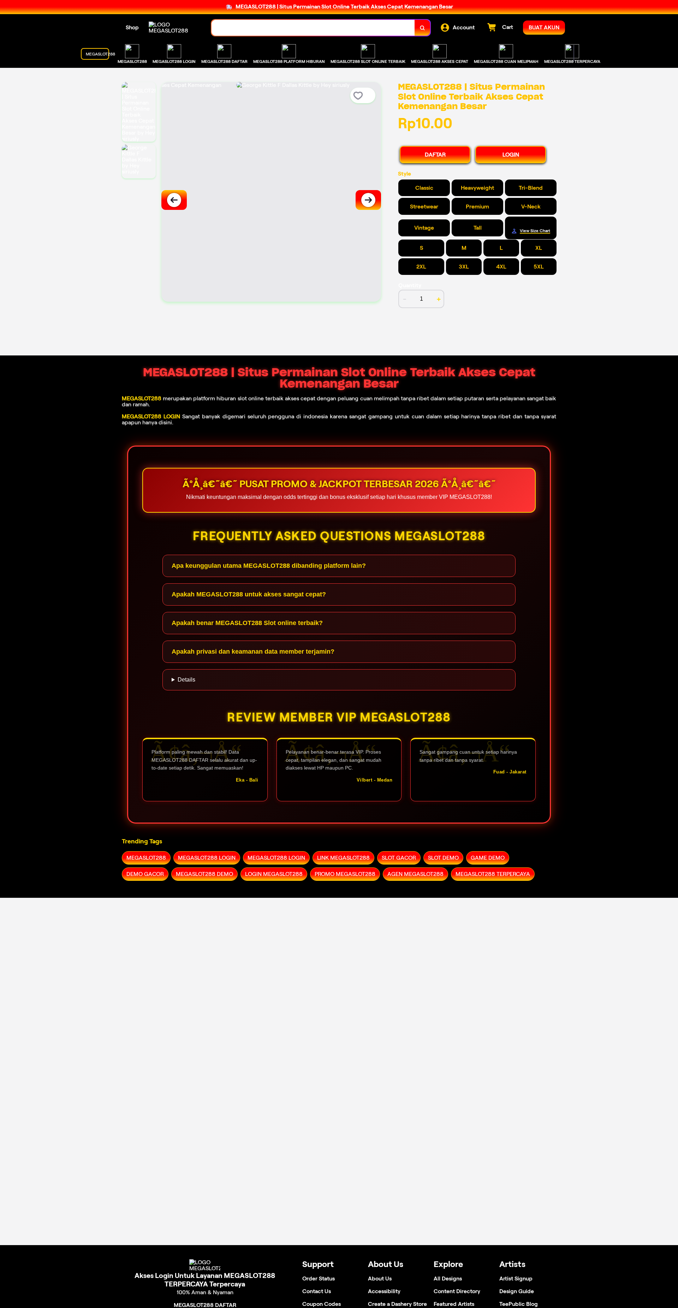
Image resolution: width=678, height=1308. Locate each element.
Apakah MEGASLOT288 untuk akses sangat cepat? (249, 594)
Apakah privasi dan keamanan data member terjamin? (253, 651)
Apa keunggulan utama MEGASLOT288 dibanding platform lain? (269, 565)
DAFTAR (435, 155)
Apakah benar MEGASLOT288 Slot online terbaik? (247, 622)
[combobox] (313, 28)
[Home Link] (173, 28)
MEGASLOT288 (141, 398)
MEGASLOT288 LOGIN (151, 416)
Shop (132, 27)
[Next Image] (368, 200)
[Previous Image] (174, 200)
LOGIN (510, 155)
